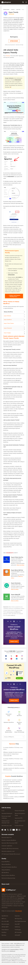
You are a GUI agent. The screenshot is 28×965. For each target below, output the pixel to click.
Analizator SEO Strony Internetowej (10, 858)
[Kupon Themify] (5, 13)
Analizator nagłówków (7, 855)
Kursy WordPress (6, 871)
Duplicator (17, 928)
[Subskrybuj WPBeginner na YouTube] (16, 656)
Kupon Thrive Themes (9, 323)
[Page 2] (12, 808)
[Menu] (26, 2)
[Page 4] (19, 808)
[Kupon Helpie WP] (6, 597)
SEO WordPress (5, 882)
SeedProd (4, 944)
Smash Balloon (5, 941)
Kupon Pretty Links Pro (17, 557)
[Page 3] (15, 808)
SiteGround (12, 963)
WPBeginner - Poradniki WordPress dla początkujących (6, 2)
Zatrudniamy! (18, 920)
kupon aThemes (7, 316)
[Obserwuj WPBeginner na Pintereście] (11, 658)
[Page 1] (9, 808)
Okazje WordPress (6, 879)
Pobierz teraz (14, 641)
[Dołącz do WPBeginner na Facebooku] (6, 656)
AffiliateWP (17, 947)
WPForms (4, 930)
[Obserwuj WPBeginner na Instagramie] (22, 656)
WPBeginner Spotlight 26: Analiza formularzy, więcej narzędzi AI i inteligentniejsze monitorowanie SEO (12, 754)
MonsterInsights (5, 936)
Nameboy (4, 947)
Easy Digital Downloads (20, 933)
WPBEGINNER (14, 41)
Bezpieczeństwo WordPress (8, 884)
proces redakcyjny (11, 615)
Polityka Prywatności (20, 820)
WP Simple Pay (18, 930)
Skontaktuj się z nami (7, 835)
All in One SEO (5, 933)
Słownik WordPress (6, 873)
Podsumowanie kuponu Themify (12, 252)
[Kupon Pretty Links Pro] (6, 559)
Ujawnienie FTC (18, 827)
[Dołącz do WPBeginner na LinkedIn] (16, 658)
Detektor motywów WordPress (9, 849)
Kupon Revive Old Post (17, 570)
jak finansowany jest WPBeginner (14, 612)
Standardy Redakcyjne (7, 823)
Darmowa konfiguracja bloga (8, 887)
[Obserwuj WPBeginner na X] (11, 656)
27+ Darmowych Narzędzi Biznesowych (11, 863)
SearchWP (17, 936)
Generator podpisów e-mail (8, 860)
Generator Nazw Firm (7, 847)
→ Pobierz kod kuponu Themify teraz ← (14, 296)
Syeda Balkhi (21, 907)
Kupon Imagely (7, 333)
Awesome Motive (14, 961)
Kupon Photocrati (8, 328)
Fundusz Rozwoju (19, 835)
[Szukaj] (23, 2)
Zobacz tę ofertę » (21, 565)
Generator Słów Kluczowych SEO (9, 852)
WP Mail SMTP (5, 939)
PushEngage (18, 941)
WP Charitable (18, 944)
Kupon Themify (13, 12)
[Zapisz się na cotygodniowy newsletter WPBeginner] (22, 658)
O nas (3, 820)
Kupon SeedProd (8, 319)
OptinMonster (5, 928)
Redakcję (8, 55)
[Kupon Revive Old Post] (6, 572)
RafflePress (17, 939)
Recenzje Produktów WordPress (9, 876)
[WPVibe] (14, 672)
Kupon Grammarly (15, 583)
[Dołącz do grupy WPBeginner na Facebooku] (6, 658)
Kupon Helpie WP (15, 594)
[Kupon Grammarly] (6, 585)
